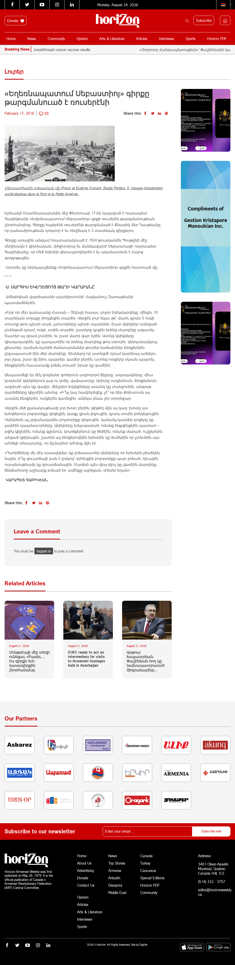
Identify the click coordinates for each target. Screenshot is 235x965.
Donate (13, 20)
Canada (146, 856)
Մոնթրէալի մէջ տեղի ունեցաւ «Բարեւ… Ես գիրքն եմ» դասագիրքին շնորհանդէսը (29, 661)
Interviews (166, 38)
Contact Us (86, 885)
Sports (191, 38)
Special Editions (152, 878)
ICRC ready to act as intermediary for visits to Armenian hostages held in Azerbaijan (86, 659)
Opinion (82, 38)
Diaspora (115, 885)
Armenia (114, 870)
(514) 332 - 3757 (211, 881)
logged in (44, 551)
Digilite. (143, 944)
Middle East (117, 892)
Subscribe (204, 20)
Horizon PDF (217, 38)
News (31, 38)
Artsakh (114, 878)
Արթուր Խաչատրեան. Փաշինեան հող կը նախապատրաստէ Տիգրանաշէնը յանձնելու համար (146, 661)
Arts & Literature (111, 38)
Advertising (85, 870)
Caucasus (148, 870)
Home (11, 38)
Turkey (145, 863)
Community (56, 38)
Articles (141, 38)
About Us (84, 863)
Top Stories (116, 863)
